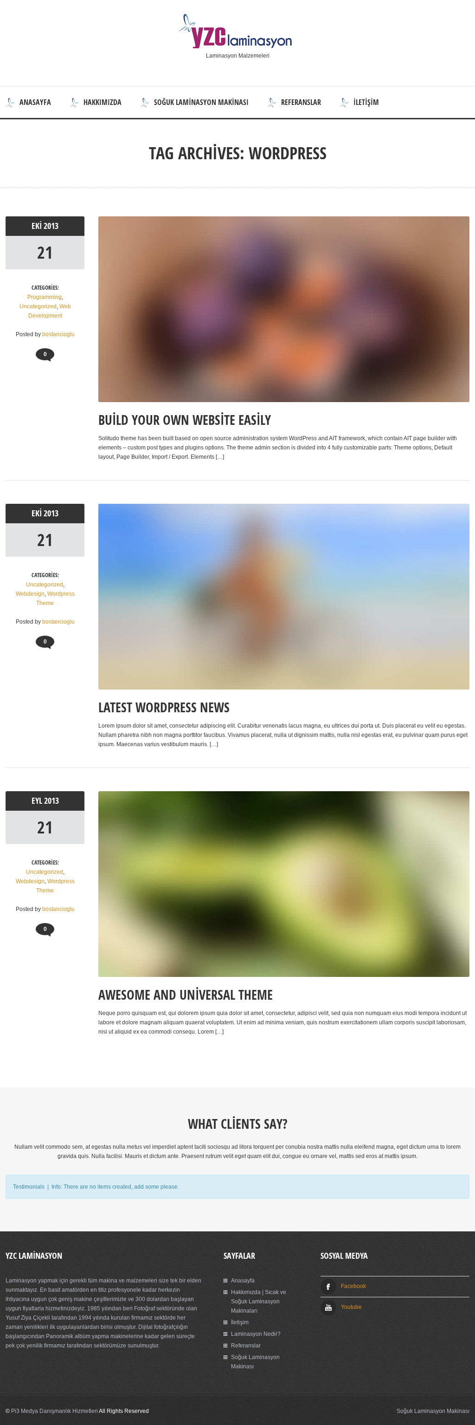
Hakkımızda (102, 102)
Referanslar (301, 102)
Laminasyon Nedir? (256, 1334)
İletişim (366, 102)
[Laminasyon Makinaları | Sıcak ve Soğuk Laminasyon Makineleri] (237, 46)
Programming (44, 297)
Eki (38, 226)
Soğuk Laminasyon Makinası (201, 102)
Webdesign (30, 594)
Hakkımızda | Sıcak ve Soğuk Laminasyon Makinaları (258, 1301)
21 (45, 252)
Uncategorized (38, 306)
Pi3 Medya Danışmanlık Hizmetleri (54, 1411)
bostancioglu (58, 334)
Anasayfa (35, 102)
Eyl (38, 801)
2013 (51, 226)
